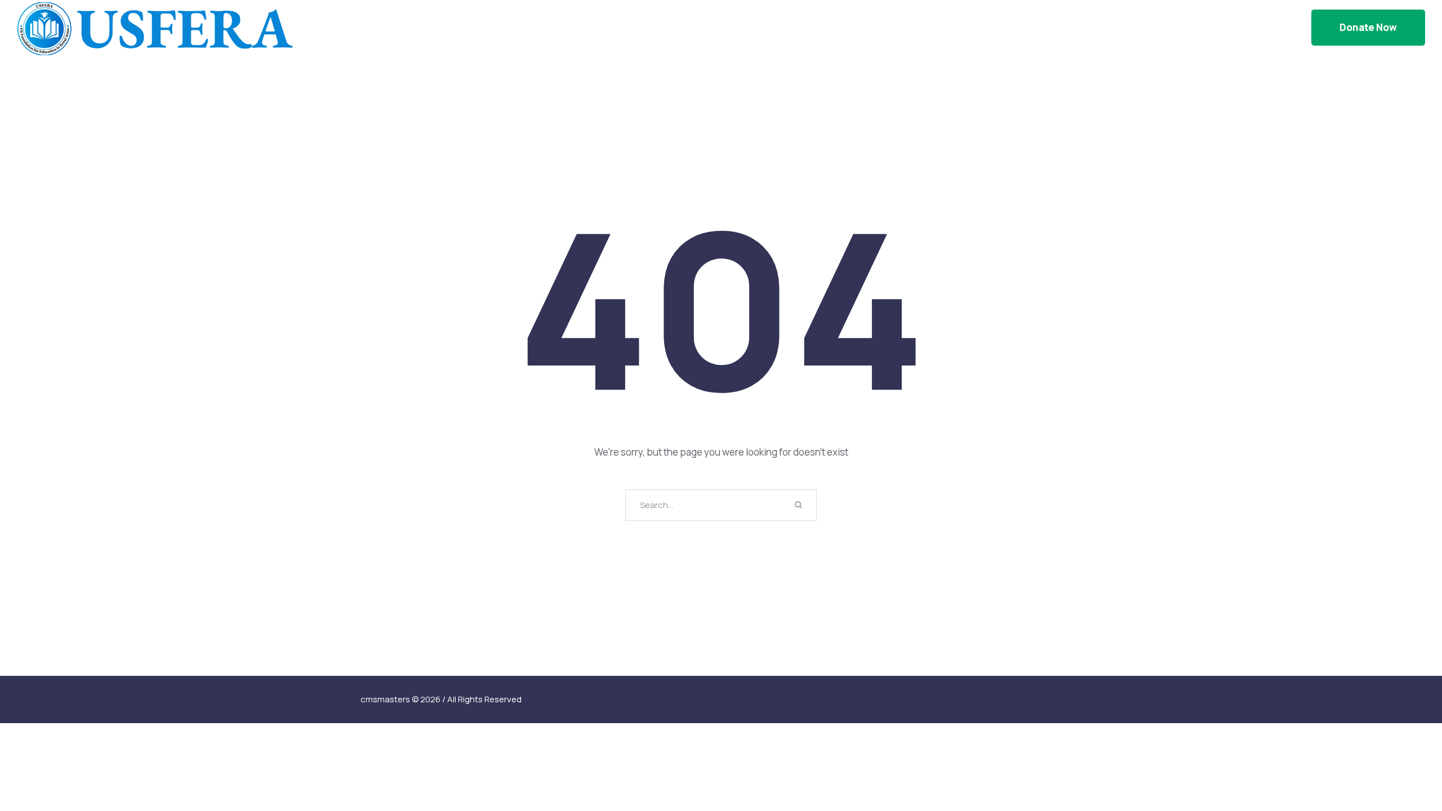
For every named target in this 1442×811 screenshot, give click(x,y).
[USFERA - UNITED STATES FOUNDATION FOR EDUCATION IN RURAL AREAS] (155, 27)
